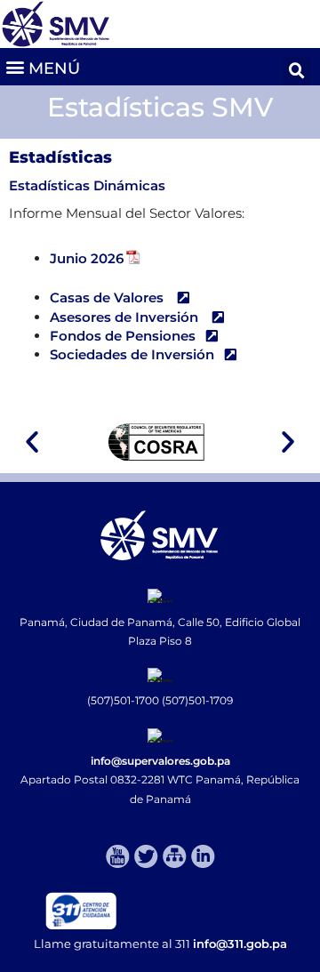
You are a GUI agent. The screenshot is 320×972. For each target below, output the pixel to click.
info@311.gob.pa (240, 943)
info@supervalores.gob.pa (160, 760)
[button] (42, 66)
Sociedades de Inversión (132, 354)
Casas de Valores (108, 297)
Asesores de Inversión (126, 317)
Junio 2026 (87, 258)
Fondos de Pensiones (123, 335)
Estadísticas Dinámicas (87, 185)
